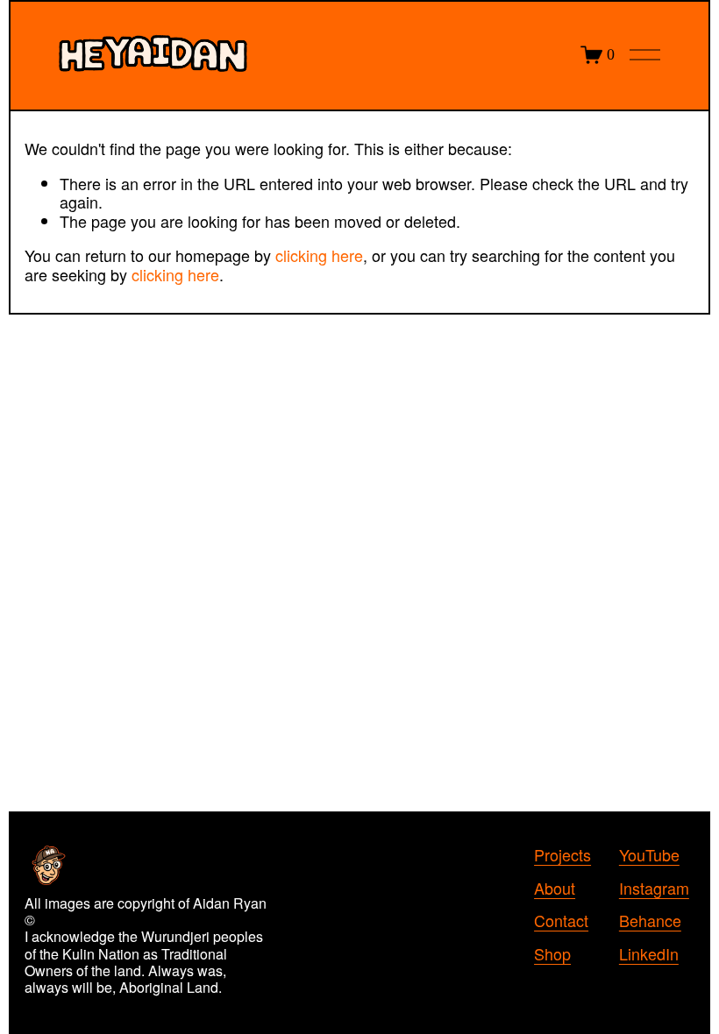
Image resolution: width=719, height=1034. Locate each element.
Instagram (654, 888)
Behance (650, 921)
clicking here (319, 255)
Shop (552, 954)
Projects (562, 855)
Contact (561, 921)
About (554, 888)
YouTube (649, 855)
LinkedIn (649, 954)
